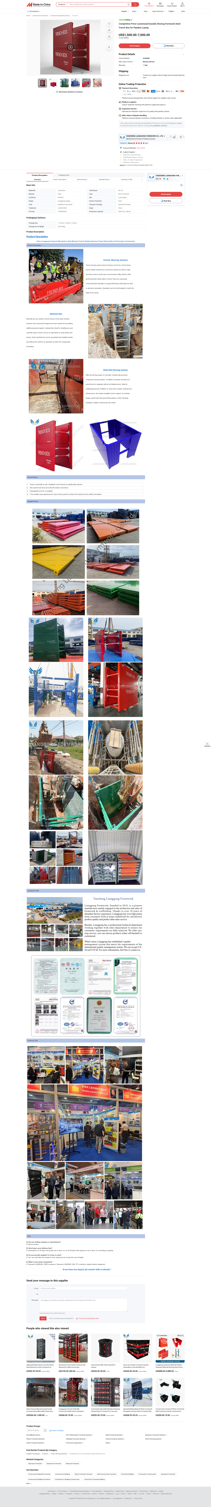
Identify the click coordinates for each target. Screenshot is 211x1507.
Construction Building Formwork (39, 1479)
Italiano (94, 1494)
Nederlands (109, 1494)
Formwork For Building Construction (67, 1479)
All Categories (34, 11)
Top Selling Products (33, 1435)
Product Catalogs (57, 1430)
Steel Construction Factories (106, 1474)
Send (43, 1318)
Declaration (128, 1498)
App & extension (157, 11)
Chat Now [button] (170, 46)
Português (69, 1494)
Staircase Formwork (35, 1463)
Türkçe (148, 1494)
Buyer (134, 11)
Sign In (122, 165)
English (54, 1494)
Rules (183, 11)
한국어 (123, 1494)
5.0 (157, 179)
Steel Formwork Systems (114, 1435)
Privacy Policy (138, 1498)
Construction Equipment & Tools (60, 15)
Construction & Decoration (40, 15)
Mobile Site (153, 1491)
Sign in (182, 6)
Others (108, 1443)
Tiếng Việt (156, 1494)
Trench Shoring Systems (153, 1439)
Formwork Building (127, 1474)
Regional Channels (131, 1491)
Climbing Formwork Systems (75, 1439)
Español (61, 1494)
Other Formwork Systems (35, 1443)
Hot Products (52, 1491)
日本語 (130, 1494)
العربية (117, 1494)
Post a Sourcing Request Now (87, 1318)
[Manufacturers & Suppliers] (38, 4)
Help (145, 11)
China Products (62, 1491)
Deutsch (101, 1494)
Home (28, 15)
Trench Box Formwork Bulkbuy (94, 1479)
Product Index (143, 1491)
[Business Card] (181, 185)
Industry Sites (120, 1491)
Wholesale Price (108, 1491)
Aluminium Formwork (53, 1463)
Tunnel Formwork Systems (115, 1439)
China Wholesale (97, 1491)
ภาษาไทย (141, 1494)
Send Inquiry (135, 46)
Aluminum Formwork (168, 1474)
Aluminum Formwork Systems (155, 1435)
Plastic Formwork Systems (35, 1439)
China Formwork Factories (83, 1474)
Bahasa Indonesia (166, 1494)
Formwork (75, 15)
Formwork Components (74, 1443)
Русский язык (86, 1494)
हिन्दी (135, 1494)
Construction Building (62, 1474)
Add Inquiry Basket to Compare (71, 91)
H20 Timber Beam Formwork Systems (79, 1435)
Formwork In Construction (147, 1474)
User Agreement (118, 1498)
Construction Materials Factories (39, 1474)
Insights (161, 1491)
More (28, 1483)
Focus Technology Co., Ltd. (91, 1498)
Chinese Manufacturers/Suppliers (79, 1491)
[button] (137, 179)
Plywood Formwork (72, 1463)
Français (76, 1494)
